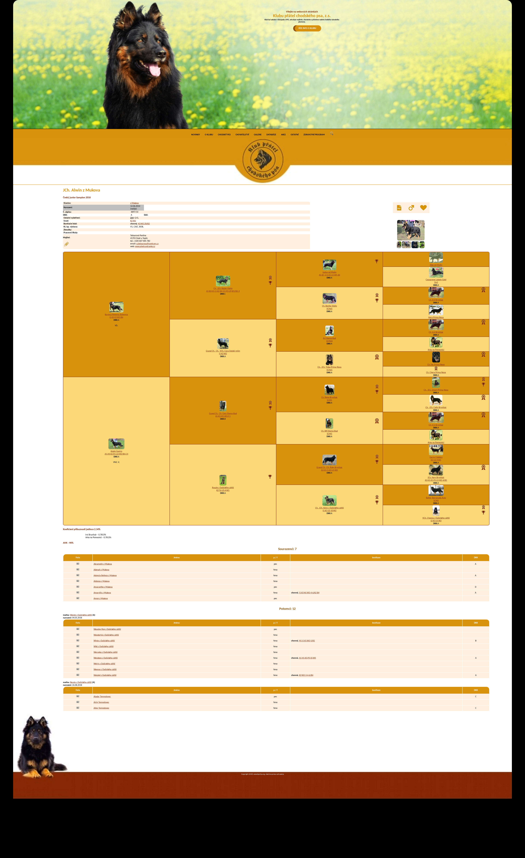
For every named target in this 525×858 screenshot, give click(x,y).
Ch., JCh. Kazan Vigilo (223, 288)
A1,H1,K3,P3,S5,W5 (307, 658)
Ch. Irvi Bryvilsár (436, 300)
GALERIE (258, 135)
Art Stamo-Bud (329, 338)
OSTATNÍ (295, 135)
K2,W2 (133, 221)
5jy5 (436, 282)
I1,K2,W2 (223, 354)
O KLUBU (209, 135)
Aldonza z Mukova (102, 581)
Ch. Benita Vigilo (329, 306)
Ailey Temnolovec (101, 708)
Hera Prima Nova (436, 317)
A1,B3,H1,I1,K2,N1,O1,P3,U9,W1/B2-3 (223, 291)
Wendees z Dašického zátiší (106, 658)
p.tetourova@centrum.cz (147, 244)
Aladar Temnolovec (102, 697)
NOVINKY (195, 135)
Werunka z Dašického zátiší (105, 652)
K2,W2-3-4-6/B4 (306, 675)
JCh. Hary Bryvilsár (436, 478)
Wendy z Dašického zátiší (81, 615)
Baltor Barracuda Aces (436, 498)
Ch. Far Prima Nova (436, 365)
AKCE (283, 135)
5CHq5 (329, 309)
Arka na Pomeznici (436, 350)
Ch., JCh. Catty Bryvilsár (436, 407)
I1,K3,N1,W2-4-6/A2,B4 (309, 593)
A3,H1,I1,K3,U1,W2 (329, 470)
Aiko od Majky (436, 265)
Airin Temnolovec (101, 702)
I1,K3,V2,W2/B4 (116, 317)
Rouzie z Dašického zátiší (223, 488)
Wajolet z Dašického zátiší (105, 675)
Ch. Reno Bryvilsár (329, 397)
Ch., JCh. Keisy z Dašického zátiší (329, 508)
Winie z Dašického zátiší (104, 641)
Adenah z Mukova (101, 570)
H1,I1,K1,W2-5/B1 (307, 641)
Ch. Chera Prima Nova (436, 372)
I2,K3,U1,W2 (436, 521)
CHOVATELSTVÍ (242, 135)
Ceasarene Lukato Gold (436, 280)
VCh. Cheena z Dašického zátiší (436, 518)
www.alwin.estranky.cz (145, 246)
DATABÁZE (271, 135)
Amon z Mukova (101, 598)
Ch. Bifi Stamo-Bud (329, 431)
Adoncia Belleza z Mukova (105, 576)
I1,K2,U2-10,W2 (329, 511)
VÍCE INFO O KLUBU (307, 28)
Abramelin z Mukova (103, 564)
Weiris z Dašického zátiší (104, 664)
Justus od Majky (329, 272)
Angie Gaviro (116, 451)
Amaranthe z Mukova (103, 587)
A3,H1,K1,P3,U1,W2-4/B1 (436, 480)
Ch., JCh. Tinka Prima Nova (329, 367)
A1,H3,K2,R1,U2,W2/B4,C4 (116, 454)
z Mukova (134, 203)
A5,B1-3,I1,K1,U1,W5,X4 (329, 275)
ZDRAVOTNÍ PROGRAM (314, 135)
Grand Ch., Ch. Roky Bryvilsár (329, 467)
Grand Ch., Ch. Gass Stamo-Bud (223, 414)
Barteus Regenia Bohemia (116, 315)
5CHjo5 (329, 341)
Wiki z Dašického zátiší (103, 647)
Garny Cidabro (436, 457)
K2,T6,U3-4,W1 (222, 490)
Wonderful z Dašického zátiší (106, 635)
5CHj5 (329, 400)
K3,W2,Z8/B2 (144, 224)
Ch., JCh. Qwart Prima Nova (436, 390)
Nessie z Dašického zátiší (81, 682)
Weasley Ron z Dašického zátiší (107, 629)
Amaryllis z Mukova (102, 593)
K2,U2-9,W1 (436, 460)
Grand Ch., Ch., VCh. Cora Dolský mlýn (223, 351)
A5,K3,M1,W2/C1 (223, 416)
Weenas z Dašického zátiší (105, 670)
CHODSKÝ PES (224, 135)
